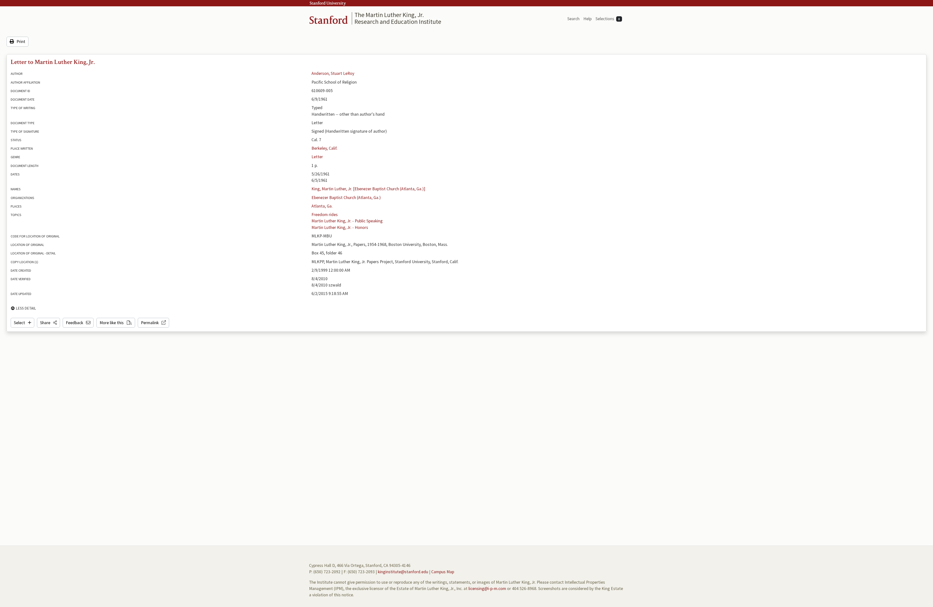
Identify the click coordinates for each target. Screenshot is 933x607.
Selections (608, 18)
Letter (317, 156)
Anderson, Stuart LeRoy (332, 73)
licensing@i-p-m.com (487, 588)
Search (573, 18)
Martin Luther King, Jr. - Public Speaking (347, 221)
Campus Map (442, 571)
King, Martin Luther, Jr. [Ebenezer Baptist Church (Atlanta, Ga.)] (368, 188)
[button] (48, 323)
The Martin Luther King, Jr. (389, 15)
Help (587, 18)
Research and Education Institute (397, 21)
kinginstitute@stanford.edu (403, 571)
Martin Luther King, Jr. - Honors (339, 227)
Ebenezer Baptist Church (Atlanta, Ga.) (346, 197)
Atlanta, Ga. (322, 206)
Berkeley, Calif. (324, 148)
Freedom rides (324, 214)
